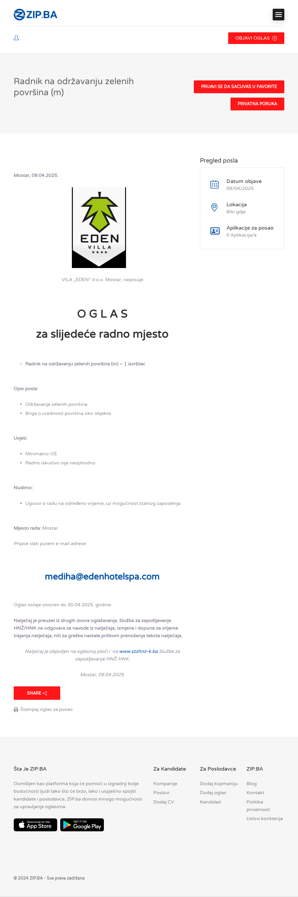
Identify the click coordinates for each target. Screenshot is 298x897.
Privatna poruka (257, 103)
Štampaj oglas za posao (46, 709)
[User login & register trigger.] (16, 38)
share (34, 693)
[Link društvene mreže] (279, 878)
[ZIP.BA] (35, 14)
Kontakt (255, 793)
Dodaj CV (163, 802)
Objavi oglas (253, 38)
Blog (251, 784)
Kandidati (210, 802)
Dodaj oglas (213, 793)
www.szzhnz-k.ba (138, 651)
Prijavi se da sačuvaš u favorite (239, 86)
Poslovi (161, 793)
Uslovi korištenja (264, 819)
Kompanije (165, 784)
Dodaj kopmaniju (219, 784)
